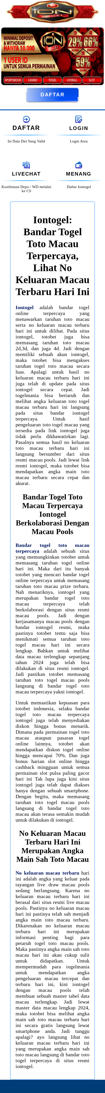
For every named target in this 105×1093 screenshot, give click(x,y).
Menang (78, 174)
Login (78, 128)
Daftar (52, 94)
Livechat (26, 174)
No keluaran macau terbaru (47, 873)
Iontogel (25, 307)
